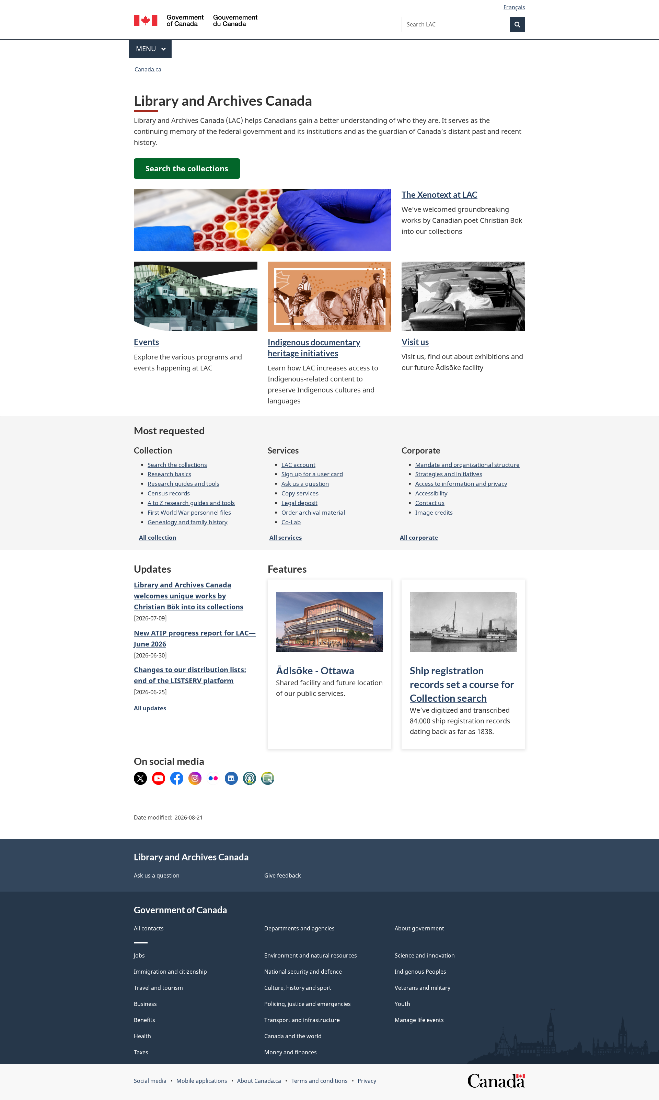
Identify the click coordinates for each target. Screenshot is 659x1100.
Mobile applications (201, 1081)
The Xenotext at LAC (439, 194)
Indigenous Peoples (420, 971)
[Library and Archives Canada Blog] (267, 777)
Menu (147, 48)
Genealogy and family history (188, 522)
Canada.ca (148, 69)
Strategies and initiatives (448, 474)
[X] (140, 777)
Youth (402, 1004)
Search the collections (177, 464)
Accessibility (431, 493)
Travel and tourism (158, 988)
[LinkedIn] (231, 777)
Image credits (434, 512)
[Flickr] (213, 777)
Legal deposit (299, 503)
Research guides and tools (183, 483)
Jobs (139, 955)
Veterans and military (422, 988)
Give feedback (282, 875)
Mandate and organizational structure (467, 464)
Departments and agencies (299, 928)
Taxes (141, 1052)
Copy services (300, 493)
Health (142, 1036)
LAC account (298, 464)
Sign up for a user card (312, 474)
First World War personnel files (189, 512)
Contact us (429, 503)
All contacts (149, 928)
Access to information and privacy (461, 483)
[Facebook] (176, 777)
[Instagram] (194, 777)
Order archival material (313, 512)
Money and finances (290, 1052)
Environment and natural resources (310, 955)
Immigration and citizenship (170, 971)
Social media (150, 1081)
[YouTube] (158, 777)
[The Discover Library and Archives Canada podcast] (249, 777)
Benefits (144, 1020)
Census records (169, 493)
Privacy (367, 1081)
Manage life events (419, 1020)
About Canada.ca (259, 1081)
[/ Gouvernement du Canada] (195, 21)
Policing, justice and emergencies (307, 1004)
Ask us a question (305, 483)
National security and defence (303, 971)
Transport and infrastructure (302, 1020)
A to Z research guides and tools (191, 503)
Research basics (169, 474)
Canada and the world (293, 1036)
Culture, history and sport (297, 988)
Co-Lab (291, 522)
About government (419, 928)
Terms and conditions (319, 1081)
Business (145, 1004)
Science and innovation (425, 955)
